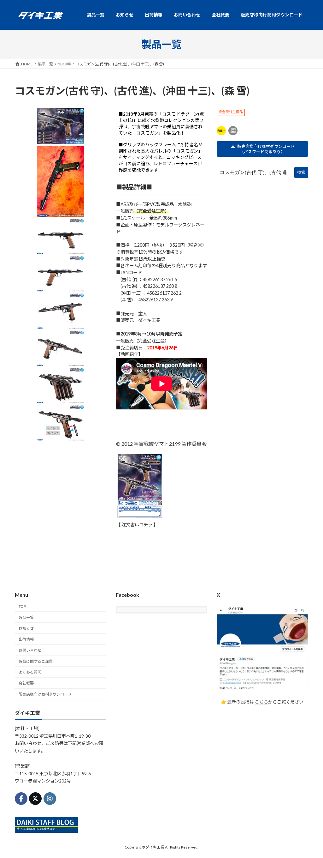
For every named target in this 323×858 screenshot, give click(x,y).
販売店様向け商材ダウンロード (45, 694)
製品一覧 (26, 617)
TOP (22, 606)
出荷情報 (26, 639)
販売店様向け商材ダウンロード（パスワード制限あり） (266, 149)
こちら (261, 701)
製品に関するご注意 (36, 661)
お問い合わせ (30, 650)
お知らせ (26, 628)
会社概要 (26, 683)
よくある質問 (30, 672)
